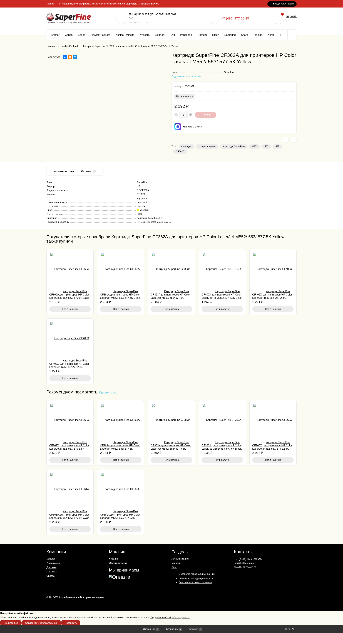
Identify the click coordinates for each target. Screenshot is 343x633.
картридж (186, 146)
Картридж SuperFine (234, 146)
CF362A (180, 151)
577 (277, 146)
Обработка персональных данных (197, 574)
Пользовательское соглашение (195, 582)
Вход (276, 3)
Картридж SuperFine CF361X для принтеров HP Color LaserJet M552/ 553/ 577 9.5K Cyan (120, 516)
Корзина (291, 16)
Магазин (176, 563)
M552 (254, 146)
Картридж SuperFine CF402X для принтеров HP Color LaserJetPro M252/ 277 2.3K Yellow (272, 296)
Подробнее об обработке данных (170, 617)
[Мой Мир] (75, 57)
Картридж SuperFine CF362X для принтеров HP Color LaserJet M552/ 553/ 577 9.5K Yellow (69, 447)
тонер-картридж (207, 146)
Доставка (51, 567)
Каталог (50, 558)
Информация (53, 563)
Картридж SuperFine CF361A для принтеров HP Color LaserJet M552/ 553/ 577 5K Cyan (120, 294)
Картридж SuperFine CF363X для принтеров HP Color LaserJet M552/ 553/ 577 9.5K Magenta (171, 447)
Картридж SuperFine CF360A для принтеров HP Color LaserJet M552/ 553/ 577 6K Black (69, 294)
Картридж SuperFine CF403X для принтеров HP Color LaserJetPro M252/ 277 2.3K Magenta (69, 365)
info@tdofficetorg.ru (244, 563)
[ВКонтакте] (65, 57)
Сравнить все (108, 392)
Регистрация (287, 3)
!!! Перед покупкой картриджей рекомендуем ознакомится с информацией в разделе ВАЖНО (108, 3)
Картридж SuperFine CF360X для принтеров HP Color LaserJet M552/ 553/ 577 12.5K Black (272, 447)
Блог (174, 567)
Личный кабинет (180, 558)
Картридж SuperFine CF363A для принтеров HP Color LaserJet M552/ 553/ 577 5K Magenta (170, 296)
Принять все (11, 622)
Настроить (71, 622)
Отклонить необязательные (41, 622)
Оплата (50, 576)
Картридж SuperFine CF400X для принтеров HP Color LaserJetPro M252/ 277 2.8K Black (222, 294)
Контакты (51, 571)
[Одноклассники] (70, 57)
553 (266, 146)
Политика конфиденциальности (196, 578)
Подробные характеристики (186, 76)
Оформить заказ (118, 563)
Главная (50, 3)
